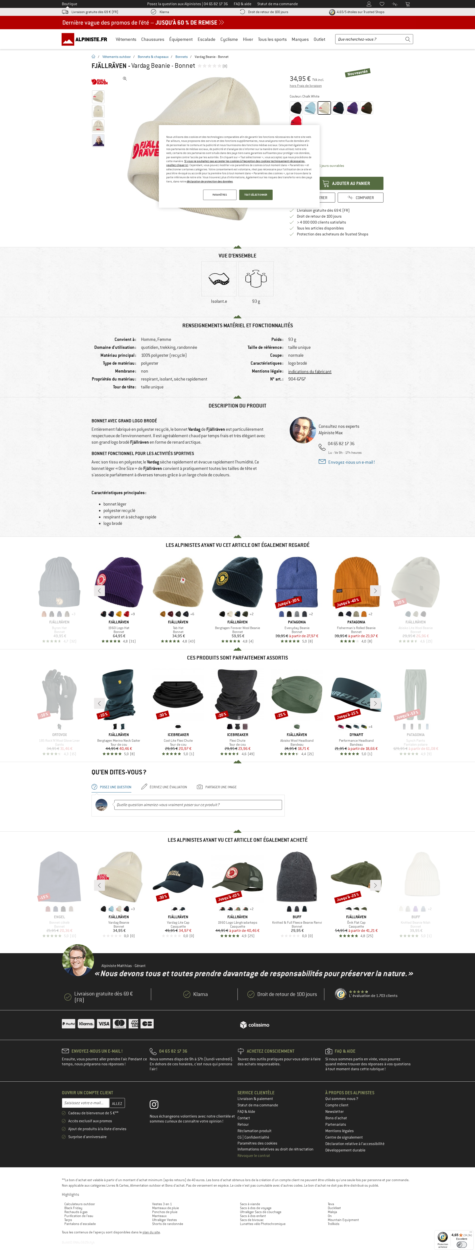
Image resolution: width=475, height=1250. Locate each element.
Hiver (248, 39)
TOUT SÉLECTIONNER (255, 194)
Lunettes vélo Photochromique (262, 1224)
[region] (239, 166)
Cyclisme (229, 39)
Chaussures (152, 39)
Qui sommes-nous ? (341, 1098)
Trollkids (333, 1224)
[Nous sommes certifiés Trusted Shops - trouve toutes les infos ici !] (341, 994)
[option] (219, 286)
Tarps (68, 1220)
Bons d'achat (336, 1118)
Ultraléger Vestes (164, 1220)
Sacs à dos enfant (253, 1216)
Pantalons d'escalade (80, 1224)
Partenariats (335, 1124)
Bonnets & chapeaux (153, 56)
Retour (243, 1124)
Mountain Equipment (343, 1220)
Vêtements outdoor (116, 56)
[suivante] (375, 590)
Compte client (337, 1105)
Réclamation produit (255, 1130)
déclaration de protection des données (210, 181)
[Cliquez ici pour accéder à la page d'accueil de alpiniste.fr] (86, 39)
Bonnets (181, 56)
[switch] (462, 1245)
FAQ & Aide (246, 1111)
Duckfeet (334, 1208)
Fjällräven (109, 66)
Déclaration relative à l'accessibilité (354, 1143)
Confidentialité (256, 1137)
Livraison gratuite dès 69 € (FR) (94, 12)
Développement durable (345, 1150)
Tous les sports (272, 39)
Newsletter (334, 1111)
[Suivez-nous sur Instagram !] (158, 1106)
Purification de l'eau (78, 1216)
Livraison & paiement (255, 1098)
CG (240, 1137)
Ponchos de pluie (164, 1212)
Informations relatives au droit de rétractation (275, 1149)
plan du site (151, 1232)
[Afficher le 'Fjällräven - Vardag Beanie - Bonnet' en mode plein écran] (125, 79)
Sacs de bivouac (252, 1220)
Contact (244, 1118)
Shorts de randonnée (167, 1224)
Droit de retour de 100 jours (268, 12)
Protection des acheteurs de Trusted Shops (332, 234)
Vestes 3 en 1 (162, 1204)
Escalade (206, 39)
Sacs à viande (250, 1204)
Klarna (164, 12)
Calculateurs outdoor (79, 1204)
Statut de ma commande (258, 1105)
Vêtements (126, 39)
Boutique (69, 3)
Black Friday (73, 1208)
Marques (300, 39)
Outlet (319, 39)
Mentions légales (339, 1130)
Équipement (181, 39)
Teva (331, 1204)
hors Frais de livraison (306, 85)
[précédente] (99, 590)
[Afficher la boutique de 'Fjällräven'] (100, 81)
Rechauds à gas (76, 1212)
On (330, 1216)
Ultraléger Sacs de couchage (260, 1212)
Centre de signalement (344, 1137)
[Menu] (471, 1233)
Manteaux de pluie (165, 1208)
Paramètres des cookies (257, 1143)
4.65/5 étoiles (360, 12)
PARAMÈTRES (220, 194)
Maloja (332, 1212)
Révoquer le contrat (254, 1155)
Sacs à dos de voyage (255, 1208)
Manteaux (159, 1216)
